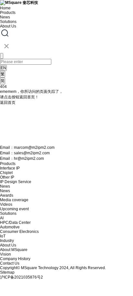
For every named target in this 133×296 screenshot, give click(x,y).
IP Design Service (15, 182)
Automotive (10, 227)
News (5, 17)
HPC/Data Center (15, 222)
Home (5, 8)
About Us (8, 26)
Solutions (8, 21)
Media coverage (14, 200)
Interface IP (10, 168)
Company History (15, 259)
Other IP (7, 177)
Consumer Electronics (19, 231)
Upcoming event (14, 209)
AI (2, 218)
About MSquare (13, 249)
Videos (6, 204)
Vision (5, 254)
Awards (6, 195)
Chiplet (6, 172)
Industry (7, 240)
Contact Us (9, 263)
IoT (2, 236)
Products (7, 12)
